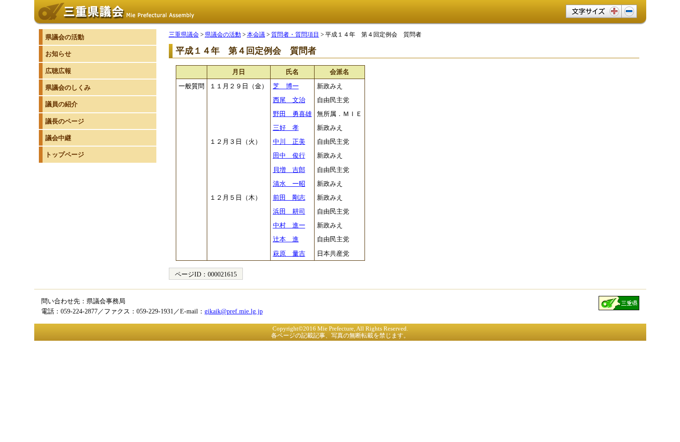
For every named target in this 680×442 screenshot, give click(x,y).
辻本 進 (286, 239)
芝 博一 (286, 86)
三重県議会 (184, 34)
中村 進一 (289, 225)
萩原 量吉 (289, 253)
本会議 (256, 34)
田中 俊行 (289, 155)
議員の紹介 (61, 104)
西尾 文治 (289, 100)
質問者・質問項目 (295, 34)
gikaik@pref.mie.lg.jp (233, 311)
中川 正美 (289, 141)
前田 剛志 (289, 197)
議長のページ (64, 121)
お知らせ (58, 53)
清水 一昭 (289, 183)
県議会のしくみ (68, 87)
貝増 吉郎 (289, 169)
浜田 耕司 (289, 211)
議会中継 (58, 137)
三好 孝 (286, 127)
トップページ (64, 154)
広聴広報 (58, 70)
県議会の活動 (223, 34)
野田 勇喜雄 (292, 113)
